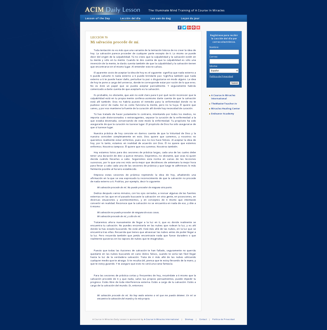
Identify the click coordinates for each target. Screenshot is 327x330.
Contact (203, 319)
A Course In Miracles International (223, 97)
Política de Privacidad (221, 76)
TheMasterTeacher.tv (224, 103)
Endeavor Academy (222, 113)
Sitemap (189, 319)
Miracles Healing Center (225, 108)
